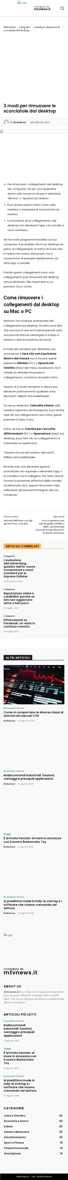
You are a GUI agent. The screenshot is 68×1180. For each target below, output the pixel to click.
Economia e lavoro (14, 708)
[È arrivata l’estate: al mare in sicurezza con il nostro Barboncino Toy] (34, 810)
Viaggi (7, 834)
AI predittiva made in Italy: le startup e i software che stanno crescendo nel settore (33, 904)
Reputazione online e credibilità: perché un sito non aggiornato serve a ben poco (19, 598)
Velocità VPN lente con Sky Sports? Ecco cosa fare (18, 522)
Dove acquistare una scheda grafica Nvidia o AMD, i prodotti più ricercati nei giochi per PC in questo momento (50, 526)
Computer (24, 27)
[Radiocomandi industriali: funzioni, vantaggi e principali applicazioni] (34, 747)
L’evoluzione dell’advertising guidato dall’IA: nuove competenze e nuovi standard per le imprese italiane (19, 568)
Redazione (20, 122)
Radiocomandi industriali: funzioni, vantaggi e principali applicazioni (29, 777)
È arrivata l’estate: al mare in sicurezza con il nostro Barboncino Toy (32, 840)
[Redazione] (7, 122)
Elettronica (10, 27)
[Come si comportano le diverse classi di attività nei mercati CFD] (34, 684)
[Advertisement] (34, 67)
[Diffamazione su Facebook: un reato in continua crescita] (52, 625)
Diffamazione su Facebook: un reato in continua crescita (19, 623)
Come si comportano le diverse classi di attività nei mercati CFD (33, 714)
